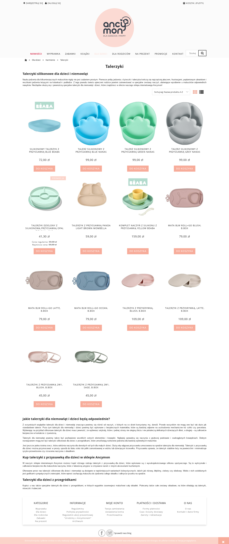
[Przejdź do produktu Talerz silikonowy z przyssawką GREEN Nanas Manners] (137, 123)
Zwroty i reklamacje (151, 515)
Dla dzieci (41, 511)
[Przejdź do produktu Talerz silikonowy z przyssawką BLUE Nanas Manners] (91, 123)
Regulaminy (78, 508)
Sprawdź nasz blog (122, 533)
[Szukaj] (202, 53)
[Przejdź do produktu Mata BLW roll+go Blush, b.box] (184, 200)
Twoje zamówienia (114, 508)
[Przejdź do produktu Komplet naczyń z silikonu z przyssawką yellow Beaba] (137, 200)
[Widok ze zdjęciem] (195, 92)
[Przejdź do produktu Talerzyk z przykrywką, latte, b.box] (184, 283)
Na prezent (41, 521)
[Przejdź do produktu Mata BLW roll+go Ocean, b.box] (91, 283)
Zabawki (41, 518)
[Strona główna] (114, 27)
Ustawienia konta (114, 511)
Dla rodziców (41, 515)
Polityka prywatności (78, 511)
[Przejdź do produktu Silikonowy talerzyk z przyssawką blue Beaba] (44, 123)
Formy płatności (151, 508)
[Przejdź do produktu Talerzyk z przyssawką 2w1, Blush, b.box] (44, 359)
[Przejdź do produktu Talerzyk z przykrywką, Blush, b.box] (137, 283)
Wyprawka (41, 508)
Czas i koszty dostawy (151, 511)
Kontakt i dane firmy (188, 511)
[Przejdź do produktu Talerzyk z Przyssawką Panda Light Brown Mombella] (91, 200)
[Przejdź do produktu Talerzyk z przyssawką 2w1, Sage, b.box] (91, 359)
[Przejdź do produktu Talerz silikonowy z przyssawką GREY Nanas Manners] (184, 123)
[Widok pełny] (201, 92)
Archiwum (77, 521)
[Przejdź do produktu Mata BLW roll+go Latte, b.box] (44, 283)
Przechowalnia (114, 515)
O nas (188, 508)
